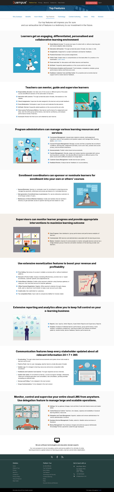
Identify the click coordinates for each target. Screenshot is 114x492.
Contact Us (53, 2)
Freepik (99, 490)
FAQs (92, 16)
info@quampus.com (81, 476)
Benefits (28, 16)
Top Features (50, 16)
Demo (86, 16)
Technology (61, 16)
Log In (100, 2)
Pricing (40, 2)
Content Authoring (74, 16)
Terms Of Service (17, 478)
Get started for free (91, 3)
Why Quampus (17, 16)
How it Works (38, 16)
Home (14, 466)
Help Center (61, 2)
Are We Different (47, 466)
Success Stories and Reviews (50, 483)
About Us (46, 2)
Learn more (61, 59)
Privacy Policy (16, 476)
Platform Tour (33, 2)
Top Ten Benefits (47, 468)
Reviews (100, 16)
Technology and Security (49, 474)
